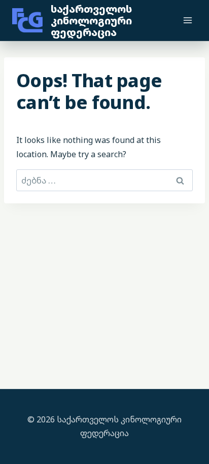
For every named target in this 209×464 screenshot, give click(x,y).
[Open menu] (187, 20)
